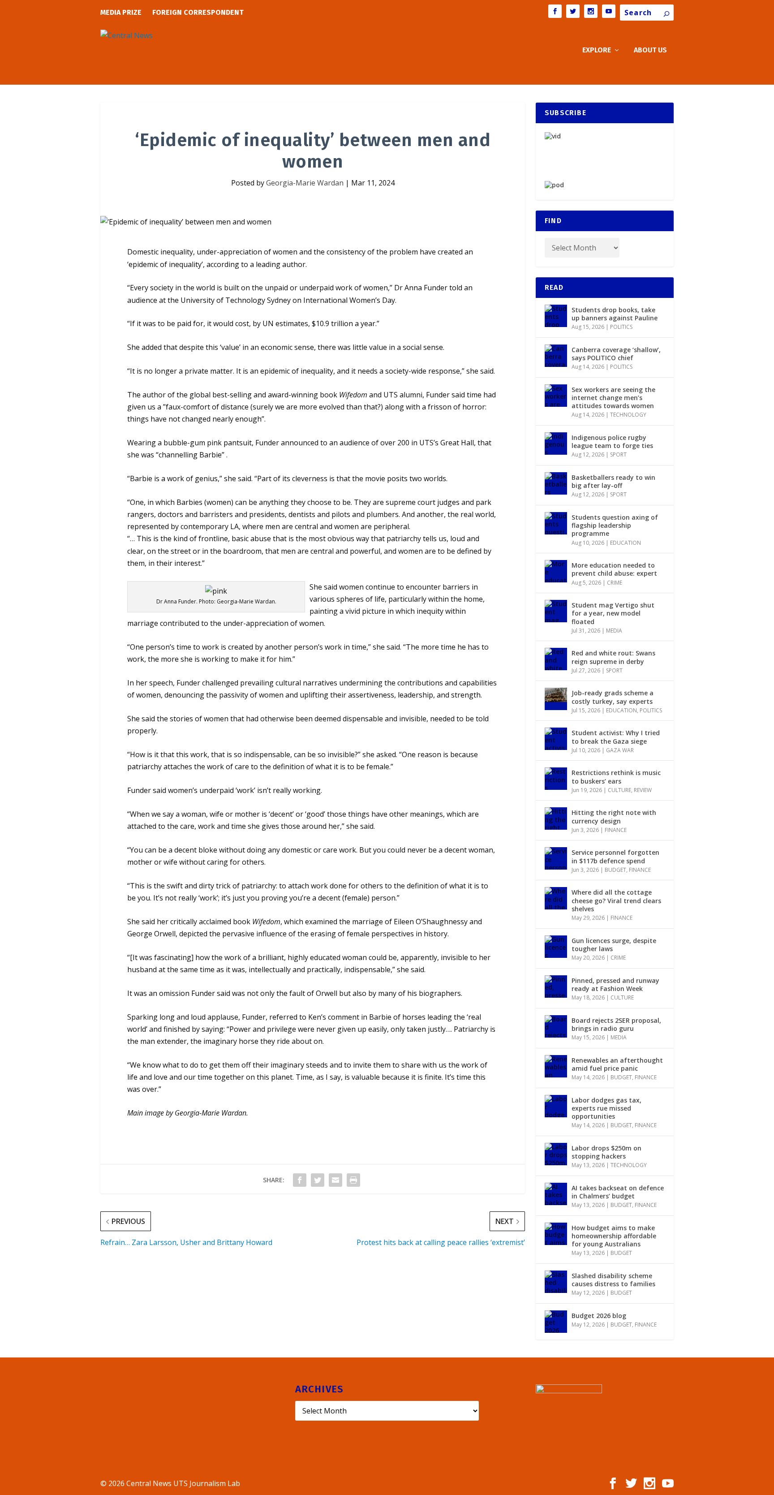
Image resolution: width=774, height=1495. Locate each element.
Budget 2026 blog (599, 1315)
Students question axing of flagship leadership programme (615, 525)
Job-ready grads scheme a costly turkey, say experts (613, 697)
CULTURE (619, 790)
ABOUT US (650, 50)
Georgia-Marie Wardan (305, 183)
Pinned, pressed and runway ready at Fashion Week (615, 984)
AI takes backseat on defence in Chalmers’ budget (618, 1192)
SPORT (618, 454)
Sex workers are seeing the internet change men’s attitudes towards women (613, 397)
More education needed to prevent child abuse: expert (614, 569)
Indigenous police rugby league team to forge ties (612, 441)
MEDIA (614, 630)
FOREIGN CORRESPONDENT (198, 12)
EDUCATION (625, 543)
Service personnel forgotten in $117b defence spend (615, 856)
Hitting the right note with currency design (614, 816)
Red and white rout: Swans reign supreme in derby (613, 657)
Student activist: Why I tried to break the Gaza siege (616, 736)
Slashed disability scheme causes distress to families (613, 1279)
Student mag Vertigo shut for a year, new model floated (613, 613)
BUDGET (615, 870)
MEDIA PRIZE (121, 12)
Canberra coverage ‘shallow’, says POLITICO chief (616, 353)
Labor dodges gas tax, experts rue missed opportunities (606, 1108)
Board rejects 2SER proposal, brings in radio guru (616, 1024)
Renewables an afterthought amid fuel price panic (617, 1064)
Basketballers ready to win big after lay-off (613, 481)
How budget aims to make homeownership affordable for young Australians (614, 1236)
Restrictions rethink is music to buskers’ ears (616, 776)
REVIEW (643, 790)
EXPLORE (596, 50)
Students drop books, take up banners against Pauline (615, 314)
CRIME (614, 582)
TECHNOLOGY (628, 414)
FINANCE (616, 830)
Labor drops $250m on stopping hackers (606, 1152)
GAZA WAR (620, 750)
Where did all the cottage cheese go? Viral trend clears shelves (616, 900)
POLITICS (621, 327)
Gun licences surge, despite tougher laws (614, 944)
